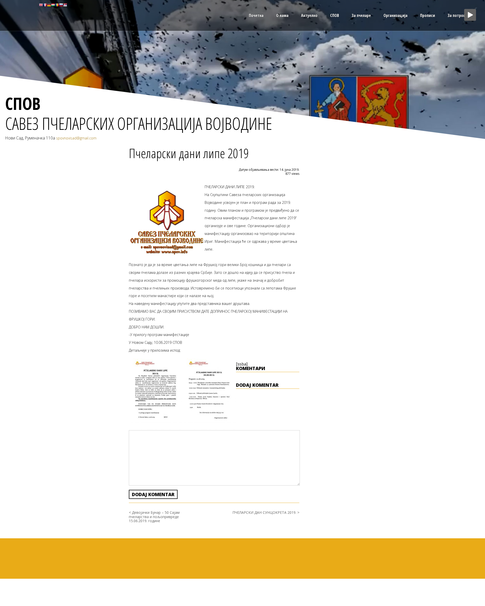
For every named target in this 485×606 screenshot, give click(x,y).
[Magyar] (53, 4)
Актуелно (309, 15)
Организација (395, 15)
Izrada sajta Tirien (472, 580)
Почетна (256, 15)
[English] (41, 4)
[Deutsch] (49, 4)
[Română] (57, 4)
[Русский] (61, 4)
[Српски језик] (65, 4)
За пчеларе (361, 15)
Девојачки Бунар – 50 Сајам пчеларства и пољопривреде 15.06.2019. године (154, 516)
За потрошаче (460, 15)
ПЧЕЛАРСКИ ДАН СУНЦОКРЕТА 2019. (264, 512)
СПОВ (334, 15)
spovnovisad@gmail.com (76, 138)
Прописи (427, 15)
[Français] (45, 4)
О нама (282, 15)
